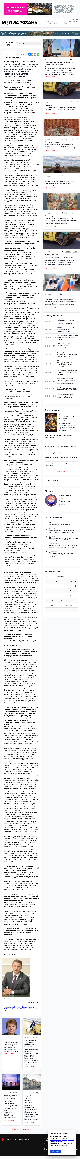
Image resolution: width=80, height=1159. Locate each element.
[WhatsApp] (38, 54)
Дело (76, 59)
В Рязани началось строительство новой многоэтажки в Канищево (63, 546)
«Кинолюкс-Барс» (65, 423)
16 (75, 595)
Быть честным (30, 1040)
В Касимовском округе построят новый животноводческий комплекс (67, 345)
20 (61, 600)
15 (70, 595)
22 (71, 600)
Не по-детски (9, 1040)
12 (56, 595)
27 (61, 605)
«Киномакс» (63, 430)
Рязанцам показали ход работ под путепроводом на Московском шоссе (62, 554)
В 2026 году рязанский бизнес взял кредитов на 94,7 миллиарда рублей (67, 329)
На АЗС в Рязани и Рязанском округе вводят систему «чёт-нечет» (61, 531)
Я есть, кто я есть (52, 142)
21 (66, 600)
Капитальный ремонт (53, 179)
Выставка (75, 139)
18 (52, 600)
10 (47, 595)
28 (66, 605)
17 (47, 600)
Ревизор (62, 507)
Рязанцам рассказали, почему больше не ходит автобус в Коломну (67, 372)
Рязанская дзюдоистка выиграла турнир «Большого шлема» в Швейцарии (67, 395)
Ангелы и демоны (52, 216)
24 (47, 605)
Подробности (10, 42)
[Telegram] (35, 54)
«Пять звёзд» (70, 427)
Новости (9, 1139)
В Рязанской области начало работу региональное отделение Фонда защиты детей (67, 363)
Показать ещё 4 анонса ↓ (21, 1130)
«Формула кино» (64, 429)
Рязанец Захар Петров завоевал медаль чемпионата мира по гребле (67, 354)
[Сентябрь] (75, 576)
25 (52, 605)
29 (71, 605)
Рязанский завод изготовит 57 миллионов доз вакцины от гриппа (67, 337)
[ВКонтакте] (29, 54)
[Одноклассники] (32, 54)
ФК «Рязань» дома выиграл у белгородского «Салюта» (67, 389)
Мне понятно (55, 1151)
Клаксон (75, 102)
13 (61, 595)
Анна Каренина (64, 501)
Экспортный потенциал (54, 297)
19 (56, 600)
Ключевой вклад (51, 255)
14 (66, 595)
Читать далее (9, 1054)
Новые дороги (50, 105)
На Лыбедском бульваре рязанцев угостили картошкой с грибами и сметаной (67, 321)
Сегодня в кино (52, 410)
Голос (8, 45)
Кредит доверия (10, 1096)
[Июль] (47, 576)
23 (75, 600)
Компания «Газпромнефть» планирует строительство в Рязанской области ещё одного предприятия (66, 380)
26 (56, 605)
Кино (27, 1139)
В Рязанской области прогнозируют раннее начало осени (61, 523)
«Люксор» (62, 425)
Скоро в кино (51, 480)
